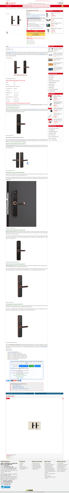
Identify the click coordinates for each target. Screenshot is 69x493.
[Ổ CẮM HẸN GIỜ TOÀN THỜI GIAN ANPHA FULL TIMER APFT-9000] (50, 104)
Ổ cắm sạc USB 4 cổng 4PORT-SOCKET (57, 114)
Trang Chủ (7, 8)
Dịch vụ (21, 465)
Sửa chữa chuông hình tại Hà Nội (50, 474)
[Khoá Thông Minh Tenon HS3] (16, 20)
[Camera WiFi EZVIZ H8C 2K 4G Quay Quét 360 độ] (50, 121)
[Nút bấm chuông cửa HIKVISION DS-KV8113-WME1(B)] (50, 98)
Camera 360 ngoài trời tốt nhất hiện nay (50, 478)
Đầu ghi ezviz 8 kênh (48, 466)
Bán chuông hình (48, 463)
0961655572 (61, 2)
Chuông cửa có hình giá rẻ (49, 464)
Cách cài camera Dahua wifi (50, 470)
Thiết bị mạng (51, 87)
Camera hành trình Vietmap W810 (56, 18)
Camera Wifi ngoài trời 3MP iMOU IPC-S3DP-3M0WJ (58, 109)
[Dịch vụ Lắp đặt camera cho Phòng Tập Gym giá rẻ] (50, 59)
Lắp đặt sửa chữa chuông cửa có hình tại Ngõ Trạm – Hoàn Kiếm (58, 49)
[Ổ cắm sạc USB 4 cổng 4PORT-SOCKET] (50, 116)
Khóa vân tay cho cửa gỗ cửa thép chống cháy (23, 8)
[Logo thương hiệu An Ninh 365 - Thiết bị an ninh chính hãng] (11, 3)
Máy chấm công (51, 84)
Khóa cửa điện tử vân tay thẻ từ (35, 14)
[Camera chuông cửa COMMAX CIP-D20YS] (48, 31)
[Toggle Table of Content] (11, 49)
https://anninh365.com (7, 483)
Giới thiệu (21, 463)
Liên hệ (62, 0)
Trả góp (43, 3)
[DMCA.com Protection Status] (29, 490)
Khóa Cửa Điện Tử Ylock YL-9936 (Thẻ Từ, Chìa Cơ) (16, 393)
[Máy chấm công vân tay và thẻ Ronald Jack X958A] (48, 25)
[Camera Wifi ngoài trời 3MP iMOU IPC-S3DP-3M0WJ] (50, 110)
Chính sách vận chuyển (31, 43)
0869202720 (61, 3)
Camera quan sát (52, 75)
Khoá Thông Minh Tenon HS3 (35, 8)
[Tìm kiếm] (23, 6)
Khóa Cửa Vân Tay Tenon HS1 (11, 454)
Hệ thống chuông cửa (52, 82)
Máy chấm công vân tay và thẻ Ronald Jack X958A (56, 24)
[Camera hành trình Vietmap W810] (48, 20)
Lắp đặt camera (47, 475)
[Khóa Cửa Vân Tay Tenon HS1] (34, 426)
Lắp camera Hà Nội (48, 465)
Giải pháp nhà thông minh (53, 131)
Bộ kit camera (51, 77)
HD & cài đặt (39, 3)
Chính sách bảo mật (36, 463)
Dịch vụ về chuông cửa (53, 139)
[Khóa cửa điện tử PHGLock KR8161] (48, 15)
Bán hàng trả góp (23, 466)
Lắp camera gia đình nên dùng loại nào (50, 472)
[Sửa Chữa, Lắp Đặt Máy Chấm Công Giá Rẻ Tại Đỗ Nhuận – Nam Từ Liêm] (50, 69)
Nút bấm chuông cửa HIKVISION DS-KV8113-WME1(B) (57, 96)
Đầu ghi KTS (51, 79)
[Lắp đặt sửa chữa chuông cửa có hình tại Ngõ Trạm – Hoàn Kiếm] (50, 50)
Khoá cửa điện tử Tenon (12, 8)
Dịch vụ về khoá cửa (52, 138)
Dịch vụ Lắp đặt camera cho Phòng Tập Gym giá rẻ (58, 59)
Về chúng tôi (30, 3)
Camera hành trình (52, 90)
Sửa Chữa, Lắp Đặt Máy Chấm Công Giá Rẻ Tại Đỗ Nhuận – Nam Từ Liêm (57, 68)
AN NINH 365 (13, 368)
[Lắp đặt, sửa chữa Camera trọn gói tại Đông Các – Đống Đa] (50, 64)
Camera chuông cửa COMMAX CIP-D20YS (56, 29)
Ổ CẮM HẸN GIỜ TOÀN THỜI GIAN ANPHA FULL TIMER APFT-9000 (57, 103)
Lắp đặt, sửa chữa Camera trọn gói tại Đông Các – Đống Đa (58, 63)
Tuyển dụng (35, 3)
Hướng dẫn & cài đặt (52, 133)
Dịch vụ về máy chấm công (53, 136)
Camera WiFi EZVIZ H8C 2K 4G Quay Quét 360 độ (57, 120)
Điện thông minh (51, 85)
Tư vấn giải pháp (52, 129)
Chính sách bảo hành (31, 41)
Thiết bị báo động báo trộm (53, 89)
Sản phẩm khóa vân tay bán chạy (37, 15)
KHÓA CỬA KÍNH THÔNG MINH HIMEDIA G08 (53, 393)
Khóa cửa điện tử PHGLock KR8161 (55, 13)
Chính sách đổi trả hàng (31, 42)
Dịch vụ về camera (52, 134)
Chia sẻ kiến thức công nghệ (54, 128)
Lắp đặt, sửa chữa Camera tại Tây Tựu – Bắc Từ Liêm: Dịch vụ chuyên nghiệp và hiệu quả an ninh (58, 54)
